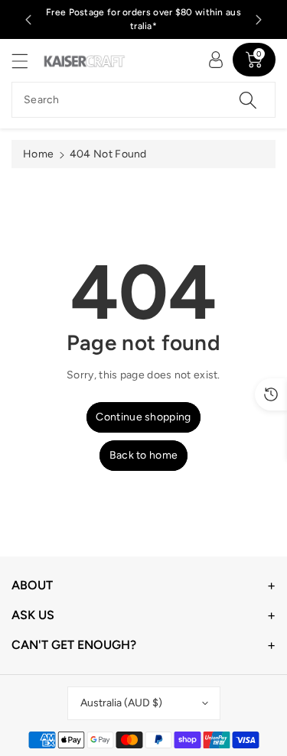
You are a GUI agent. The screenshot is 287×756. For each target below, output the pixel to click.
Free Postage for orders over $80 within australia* (143, 19)
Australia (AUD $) (121, 702)
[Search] (248, 100)
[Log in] (216, 59)
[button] (26, 60)
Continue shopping (143, 416)
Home (38, 154)
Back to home (143, 455)
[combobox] (143, 100)
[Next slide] (259, 20)
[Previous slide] (28, 20)
